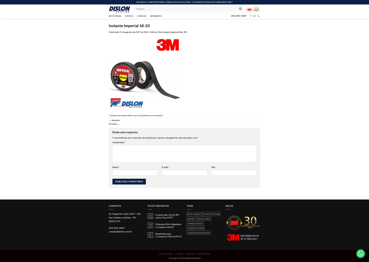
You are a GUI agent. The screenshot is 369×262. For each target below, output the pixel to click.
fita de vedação (194, 214)
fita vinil (206, 214)
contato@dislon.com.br (120, 231)
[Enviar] (240, 8)
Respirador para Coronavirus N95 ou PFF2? (168, 235)
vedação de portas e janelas (199, 233)
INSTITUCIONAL (115, 16)
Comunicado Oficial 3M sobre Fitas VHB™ (167, 216)
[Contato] (258, 16)
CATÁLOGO (142, 16)
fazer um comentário (154, 115)
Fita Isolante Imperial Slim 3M (172, 32)
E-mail (165, 167)
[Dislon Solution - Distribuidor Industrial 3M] (119, 8)
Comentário (118, 142)
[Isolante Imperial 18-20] (145, 73)
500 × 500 (149, 32)
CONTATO (129, 16)
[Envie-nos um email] (254, 16)
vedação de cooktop (196, 228)
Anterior (114, 120)
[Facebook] (251, 16)
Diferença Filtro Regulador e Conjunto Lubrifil (168, 225)
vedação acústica (203, 219)
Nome (115, 167)
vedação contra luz (195, 223)
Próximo (114, 123)
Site (213, 167)
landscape (215, 214)
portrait (191, 219)
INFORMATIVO (156, 16)
